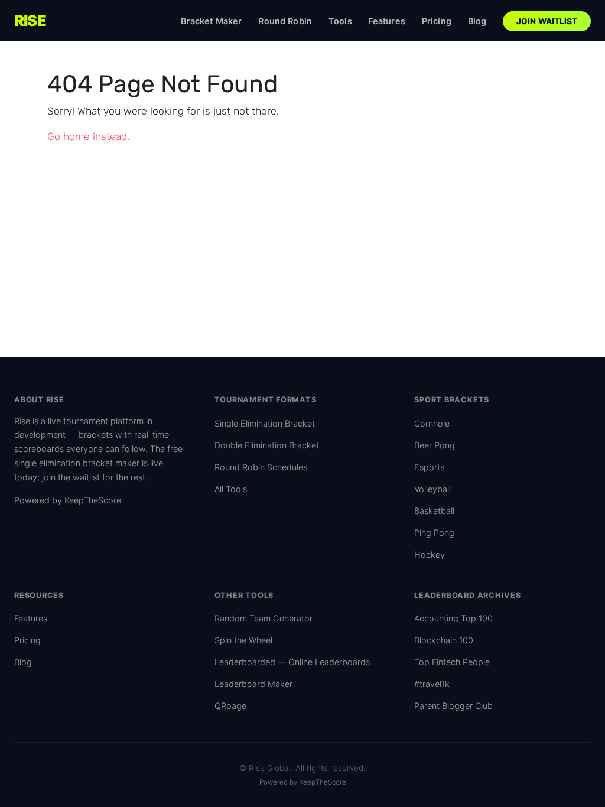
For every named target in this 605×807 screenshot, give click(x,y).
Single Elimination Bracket (264, 423)
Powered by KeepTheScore (67, 500)
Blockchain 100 (443, 640)
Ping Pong (434, 533)
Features (387, 21)
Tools (340, 21)
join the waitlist (71, 477)
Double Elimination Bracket (266, 445)
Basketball (434, 511)
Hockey (429, 554)
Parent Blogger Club (453, 706)
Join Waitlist (547, 21)
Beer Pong (434, 445)
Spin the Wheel (243, 640)
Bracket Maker (211, 21)
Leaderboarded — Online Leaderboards (292, 662)
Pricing (436, 21)
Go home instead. (88, 136)
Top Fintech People (452, 662)
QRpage (230, 706)
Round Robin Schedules (260, 467)
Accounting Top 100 (453, 618)
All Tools (230, 489)
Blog (477, 21)
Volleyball (432, 489)
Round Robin (285, 21)
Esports (429, 467)
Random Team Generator (263, 618)
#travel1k (432, 684)
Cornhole (432, 423)
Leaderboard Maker (253, 684)
